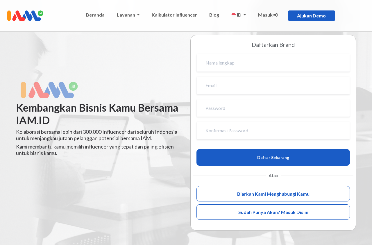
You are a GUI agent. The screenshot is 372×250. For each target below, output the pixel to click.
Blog (214, 14)
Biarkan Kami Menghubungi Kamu (273, 194)
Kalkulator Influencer (174, 14)
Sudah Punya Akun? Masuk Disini (273, 212)
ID (239, 14)
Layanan (126, 14)
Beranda (95, 14)
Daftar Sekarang (273, 157)
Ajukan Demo (311, 15)
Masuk (265, 14)
